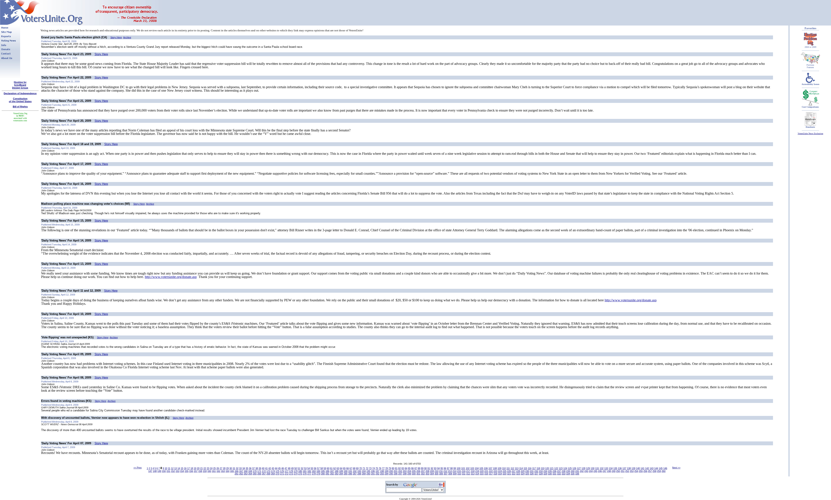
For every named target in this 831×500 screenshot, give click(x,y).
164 (227, 471)
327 (536, 473)
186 (327, 471)
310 (459, 473)
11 (169, 468)
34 (243, 468)
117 (534, 468)
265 (255, 473)
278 (314, 473)
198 (382, 471)
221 (486, 471)
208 (427, 471)
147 (150, 471)
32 (237, 468)
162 (218, 471)
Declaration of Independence (20, 93)
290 (368, 473)
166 (236, 471)
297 (400, 473)
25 (214, 468)
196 (373, 471)
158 (200, 471)
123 (561, 468)
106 (486, 468)
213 (450, 471)
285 (346, 473)
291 (373, 473)
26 (217, 468)
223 (495, 471)
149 (159, 471)
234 (545, 471)
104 (477, 468)
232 (536, 471)
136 (620, 468)
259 (659, 471)
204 (409, 471)
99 (454, 468)
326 (532, 473)
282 (332, 473)
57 (318, 468)
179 (296, 471)
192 (355, 471)
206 (418, 471)
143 (652, 468)
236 (554, 471)
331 (554, 473)
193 (359, 471)
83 (402, 468)
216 (463, 471)
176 (282, 471)
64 (341, 468)
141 (642, 468)
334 (568, 473)
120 (547, 468)
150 (164, 471)
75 (376, 468)
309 (455, 473)
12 (172, 468)
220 (482, 471)
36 (250, 468)
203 (405, 471)
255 (641, 471)
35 (247, 468)
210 (436, 471)
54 (308, 468)
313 (473, 473)
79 (389, 468)
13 (175, 468)
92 (432, 468)
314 (477, 473)
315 (482, 473)
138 (629, 468)
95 (441, 468)
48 (289, 468)
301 (418, 473)
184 (318, 471)
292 (377, 473)
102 (468, 468)
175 (277, 471)
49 (292, 468)
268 (268, 473)
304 (432, 473)
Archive (127, 37)
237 (559, 471)
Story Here (116, 37)
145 (661, 468)
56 (315, 468)
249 (613, 471)
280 (323, 473)
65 (344, 468)
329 (545, 473)
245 (595, 471)
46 (282, 468)
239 (568, 471)
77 (383, 468)
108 (495, 468)
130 (592, 468)
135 (615, 468)
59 (325, 468)
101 (463, 468)
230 (527, 471)
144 (656, 468)
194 (364, 471)
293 (382, 473)
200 (391, 471)
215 (459, 471)
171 (259, 471)
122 (556, 468)
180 (300, 471)
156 (191, 471)
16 (185, 468)
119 (542, 468)
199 (386, 471)
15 (182, 468)
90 (425, 468)
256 (645, 471)
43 (273, 468)
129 (588, 468)
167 (241, 471)
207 (423, 471)
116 (529, 468)
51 (299, 468)
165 (232, 471)
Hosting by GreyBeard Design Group (20, 85)
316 (486, 473)
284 (341, 473)
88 (419, 468)
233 (541, 471)
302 (423, 473)
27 (221, 468)
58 (321, 468)
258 (654, 471)
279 (318, 473)
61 (331, 468)
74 (373, 468)
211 (441, 471)
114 (521, 468)
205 (414, 471)
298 (405, 473)
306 (441, 473)
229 (523, 471)
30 (230, 468)
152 (173, 471)
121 (552, 468)
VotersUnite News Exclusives (810, 133)
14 (178, 468)
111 (508, 468)
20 (198, 468)
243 (586, 471)
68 (354, 468)
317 (491, 473)
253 (632, 471)
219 (477, 471)
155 (186, 471)
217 (468, 471)
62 (334, 468)
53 (305, 468)
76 (380, 468)
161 (214, 471)
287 (355, 473)
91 (428, 468)
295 (391, 473)
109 (499, 468)
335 (573, 473)
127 (579, 468)
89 (422, 468)
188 (336, 471)
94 (438, 468)
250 (618, 471)
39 (260, 468)
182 (309, 471)
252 (627, 471)
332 (559, 473)
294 (386, 473)
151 (168, 471)
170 (255, 471)
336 (577, 473)
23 (208, 468)
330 (550, 473)
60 (328, 468)
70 (360, 468)
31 (234, 468)
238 (563, 471)
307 (446, 473)
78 (386, 468)
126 (574, 468)
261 (236, 473)
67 (350, 468)
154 (182, 471)
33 (240, 468)
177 (286, 471)
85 (409, 468)
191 (350, 471)
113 (517, 468)
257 (650, 471)
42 (269, 468)
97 (448, 468)
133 (606, 468)
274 (296, 473)
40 (263, 468)
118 (538, 468)
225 (504, 471)
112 (512, 468)
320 (504, 473)
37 (253, 468)
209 (432, 471)
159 (205, 471)
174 (273, 471)
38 (256, 468)
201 (396, 471)
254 (636, 471)
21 (201, 468)
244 (591, 471)
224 (500, 471)
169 (250, 471)
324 (523, 473)
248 (609, 471)
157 (196, 471)
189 (341, 471)
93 (435, 468)
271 (282, 473)
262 (241, 473)
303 (427, 473)
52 (302, 468)
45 (279, 468)
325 (527, 473)
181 (305, 471)
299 (409, 473)
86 (412, 468)
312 (468, 473)
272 (286, 473)
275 (300, 473)
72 (367, 468)
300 (414, 473)
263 (246, 473)
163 (223, 471)
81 (396, 468)
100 (459, 468)
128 (583, 468)
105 (481, 468)
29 (227, 468)
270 (277, 473)
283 (336, 473)
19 (195, 468)
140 (638, 468)
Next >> (676, 467)
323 (518, 473)
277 (309, 473)
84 (406, 468)
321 (509, 473)
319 (500, 473)
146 (665, 468)
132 (602, 468)
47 (286, 468)
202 (400, 471)
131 (597, 468)
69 (357, 468)
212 (445, 471)
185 (323, 471)
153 (177, 471)
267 (264, 473)
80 (393, 468)
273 (291, 473)
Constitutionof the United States (20, 100)
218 (473, 471)
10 (166, 468)
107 (490, 468)
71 (363, 468)
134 (611, 468)
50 (295, 468)
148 (155, 471)
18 (191, 468)
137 (624, 468)
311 (463, 473)
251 (623, 471)
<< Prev (138, 467)
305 (436, 473)
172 (264, 471)
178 (291, 471)
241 (577, 471)
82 (399, 468)
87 (415, 468)
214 (454, 471)
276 (305, 473)
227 (513, 471)
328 (541, 473)
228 (518, 471)
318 (495, 473)
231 (532, 471)
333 (563, 473)
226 (509, 471)
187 (332, 471)
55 (312, 468)
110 (504, 468)
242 (582, 471)
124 (565, 468)
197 (377, 471)
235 (550, 471)
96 (445, 468)
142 (647, 468)
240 (573, 471)
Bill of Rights (20, 106)
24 (211, 468)
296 (396, 473)
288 (359, 473)
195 (368, 471)
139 (633, 468)
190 (346, 471)
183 (314, 471)
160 (209, 471)
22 (204, 468)
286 (350, 473)
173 (268, 471)
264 (250, 473)
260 (663, 471)
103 (472, 468)
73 (370, 468)
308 (450, 473)
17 (188, 468)
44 (276, 468)
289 (364, 473)
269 (273, 473)
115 (525, 468)
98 (451, 468)
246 (600, 471)
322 (513, 473)
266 (259, 473)
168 (246, 471)
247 (604, 471)
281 (327, 473)
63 (338, 468)
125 (570, 468)
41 (266, 468)
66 (347, 468)
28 (224, 468)
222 (491, 471)
